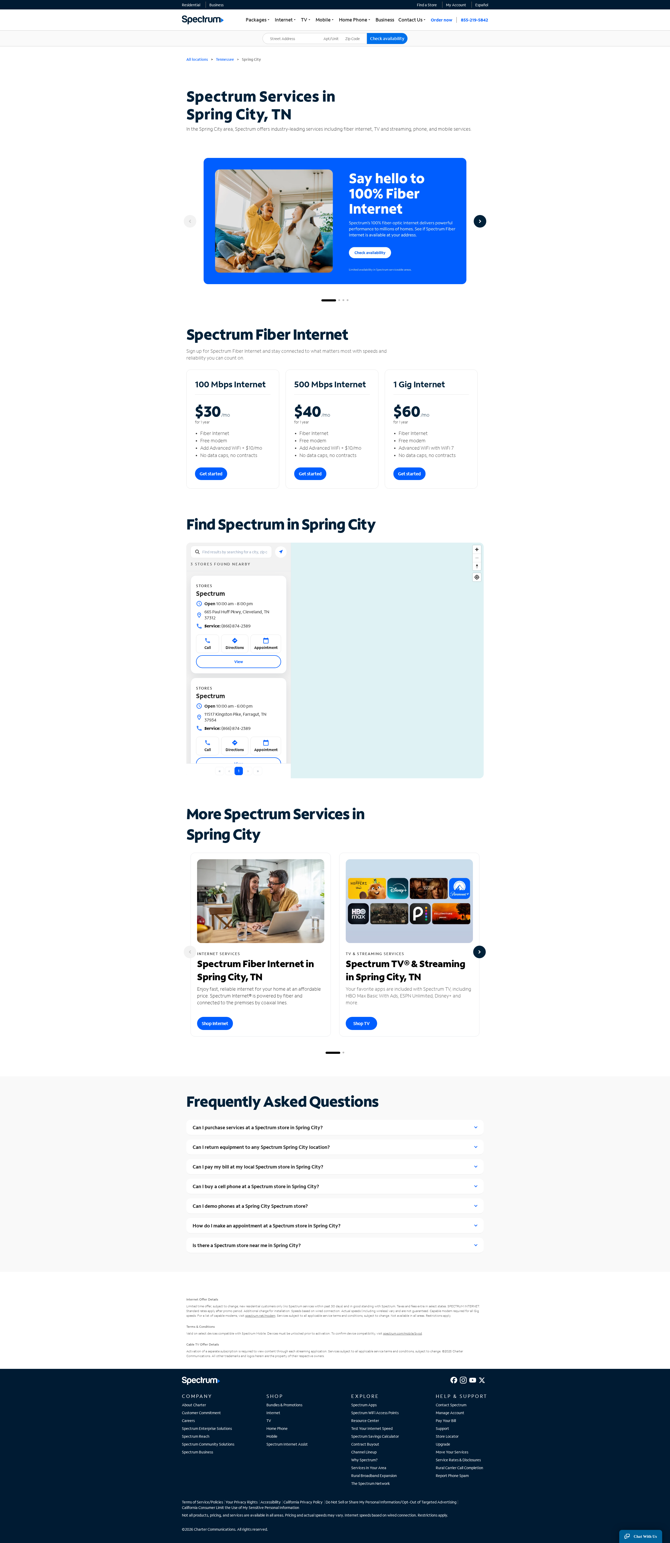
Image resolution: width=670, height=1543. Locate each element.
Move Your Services (452, 1452)
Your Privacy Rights (242, 1502)
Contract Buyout (365, 1444)
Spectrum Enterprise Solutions (207, 1428)
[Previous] (190, 221)
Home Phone (277, 1428)
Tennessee (225, 59)
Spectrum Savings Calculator (375, 1436)
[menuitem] (191, 5)
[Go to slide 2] (339, 300)
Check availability (387, 38)
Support (442, 1428)
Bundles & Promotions (284, 1404)
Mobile (271, 1436)
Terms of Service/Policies (202, 1502)
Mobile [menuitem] (325, 19)
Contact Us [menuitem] (412, 19)
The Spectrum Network (370, 1483)
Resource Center (365, 1420)
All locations (197, 59)
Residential (191, 4)
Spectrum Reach (195, 1436)
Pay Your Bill (446, 1420)
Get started (211, 473)
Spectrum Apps (364, 1404)
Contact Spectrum (451, 1404)
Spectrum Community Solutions (208, 1444)
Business (216, 4)
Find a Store (427, 4)
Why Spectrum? (364, 1459)
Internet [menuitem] (286, 19)
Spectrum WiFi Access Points (375, 1412)
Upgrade (443, 1444)
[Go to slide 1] (328, 300)
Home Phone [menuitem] (355, 19)
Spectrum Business (197, 1452)
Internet (273, 1412)
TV (268, 1420)
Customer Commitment (201, 1412)
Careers (188, 1420)
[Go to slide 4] (348, 300)
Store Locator (447, 1436)
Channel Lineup (364, 1452)
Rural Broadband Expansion (374, 1475)
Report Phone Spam (452, 1475)
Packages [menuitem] (258, 19)
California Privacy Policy (303, 1502)
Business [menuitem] (385, 19)
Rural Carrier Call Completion (459, 1467)
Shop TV (361, 1023)
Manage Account (450, 1412)
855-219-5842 (474, 20)
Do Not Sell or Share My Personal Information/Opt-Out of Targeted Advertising (391, 1502)
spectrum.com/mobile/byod (402, 1333)
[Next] (480, 221)
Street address (277, 33)
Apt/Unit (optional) (334, 35)
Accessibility (270, 1502)
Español (481, 4)
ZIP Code (355, 33)
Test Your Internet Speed (372, 1428)
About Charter (194, 1404)
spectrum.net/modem (260, 1316)
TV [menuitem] (306, 19)
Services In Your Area (368, 1467)
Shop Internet (215, 1023)
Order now (441, 20)
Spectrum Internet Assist (287, 1444)
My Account (456, 4)
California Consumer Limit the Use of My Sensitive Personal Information (240, 1507)
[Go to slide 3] (343, 300)
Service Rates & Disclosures (458, 1459)
